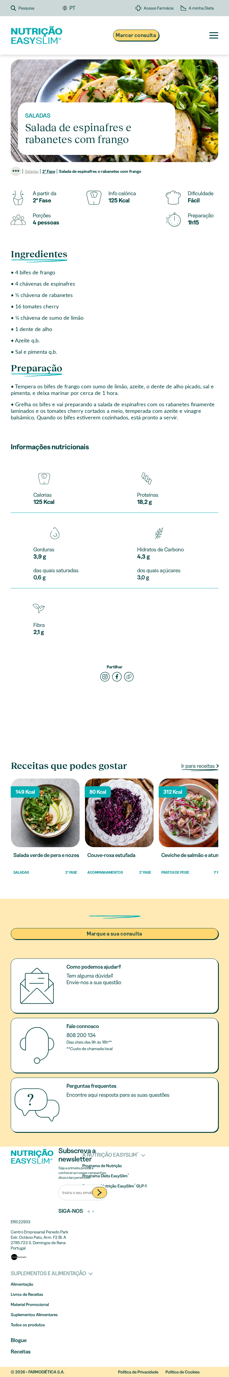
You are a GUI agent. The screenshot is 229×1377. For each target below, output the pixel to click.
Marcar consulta (136, 35)
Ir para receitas (198, 766)
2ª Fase (48, 171)
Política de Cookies (182, 1372)
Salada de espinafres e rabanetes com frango (100, 171)
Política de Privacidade (138, 1372)
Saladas (31, 171)
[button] (37, 8)
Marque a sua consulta (114, 933)
